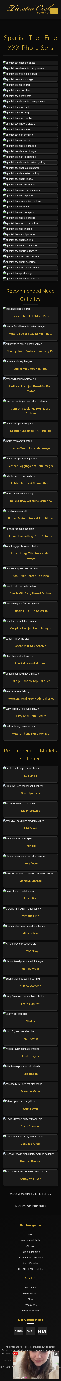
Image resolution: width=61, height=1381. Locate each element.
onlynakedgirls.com (42, 1194)
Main (30, 1234)
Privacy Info (30, 1305)
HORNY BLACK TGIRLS (30, 1269)
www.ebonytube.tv (30, 1240)
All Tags (30, 1246)
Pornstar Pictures (30, 1251)
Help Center (30, 1287)
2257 (30, 1299)
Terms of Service (30, 1310)
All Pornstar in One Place (30, 1257)
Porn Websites (30, 1263)
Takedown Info (30, 1293)
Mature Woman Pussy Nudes (30, 1205)
